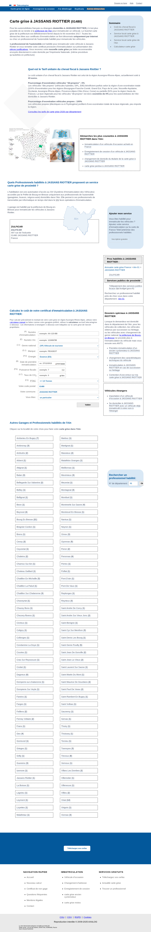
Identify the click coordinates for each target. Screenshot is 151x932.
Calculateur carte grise (124, 46)
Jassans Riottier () (26, 778)
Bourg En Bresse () (27, 519)
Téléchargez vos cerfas (77, 848)
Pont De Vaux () (69, 586)
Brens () (21, 534)
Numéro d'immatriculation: (27, 333)
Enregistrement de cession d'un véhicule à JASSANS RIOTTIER (110, 152)
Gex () (20, 733)
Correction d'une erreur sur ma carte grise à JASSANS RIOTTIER (125, 376)
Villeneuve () (67, 785)
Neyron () (66, 527)
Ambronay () (23, 445)
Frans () (21, 726)
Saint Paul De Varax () (72, 689)
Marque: (29, 350)
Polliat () (65, 571)
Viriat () (65, 800)
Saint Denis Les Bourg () (73, 637)
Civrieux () (22, 623)
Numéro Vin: (28, 339)
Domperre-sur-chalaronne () (30, 682)
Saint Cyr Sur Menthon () (73, 630)
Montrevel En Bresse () (72, 512)
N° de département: (118, 483)
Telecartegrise (23, 5)
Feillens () (22, 711)
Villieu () (65, 793)
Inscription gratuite (119, 239)
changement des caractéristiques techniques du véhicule (125, 359)
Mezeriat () (67, 482)
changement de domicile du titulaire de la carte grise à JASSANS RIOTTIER (110, 160)
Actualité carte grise (111, 883)
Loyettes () (22, 807)
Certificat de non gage (37, 889)
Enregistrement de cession (77, 889)
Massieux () (67, 453)
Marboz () (66, 438)
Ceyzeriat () (23, 549)
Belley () (21, 490)
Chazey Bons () (25, 608)
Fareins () (22, 697)
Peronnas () (67, 556)
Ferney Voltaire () (25, 719)
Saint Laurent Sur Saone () (74, 667)
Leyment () (22, 800)
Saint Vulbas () (68, 704)
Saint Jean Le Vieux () (72, 660)
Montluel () (66, 497)
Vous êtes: (31, 397)
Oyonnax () (67, 541)
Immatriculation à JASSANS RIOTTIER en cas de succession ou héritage (124, 367)
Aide (131, 3)
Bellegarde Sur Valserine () (30, 482)
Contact (139, 3)
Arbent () (21, 460)
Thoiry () (65, 726)
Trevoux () (66, 756)
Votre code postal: (27, 386)
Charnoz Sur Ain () (26, 564)
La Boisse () (23, 785)
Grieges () (22, 748)
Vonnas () (66, 815)
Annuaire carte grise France (118, 267)
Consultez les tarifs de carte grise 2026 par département (54, 112)
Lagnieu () (22, 793)
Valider (88, 405)
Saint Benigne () (69, 623)
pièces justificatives (19, 49)
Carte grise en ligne (20, 9)
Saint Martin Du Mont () (72, 674)
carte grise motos (72, 902)
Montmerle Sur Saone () (73, 504)
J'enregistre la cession (44, 9)
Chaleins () (22, 556)
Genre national (26, 345)
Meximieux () (68, 475)
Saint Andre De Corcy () (73, 608)
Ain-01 (136, 267)
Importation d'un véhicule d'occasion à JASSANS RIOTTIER (125, 397)
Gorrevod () (23, 741)
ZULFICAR (114, 275)
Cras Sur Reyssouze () (28, 660)
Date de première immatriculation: (26, 363)
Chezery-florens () (26, 615)
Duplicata (79, 9)
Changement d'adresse (75, 883)
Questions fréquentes (37, 894)
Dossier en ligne (120, 3)
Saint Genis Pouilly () (71, 645)
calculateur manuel (17, 322)
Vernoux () (66, 763)
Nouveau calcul (34, 883)
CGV (69, 917)
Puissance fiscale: (25, 369)
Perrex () (66, 564)
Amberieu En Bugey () (28, 438)
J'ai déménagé (65, 9)
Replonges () (68, 593)
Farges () (21, 704)
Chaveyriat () (23, 601)
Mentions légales (35, 900)
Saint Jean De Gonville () (73, 652)
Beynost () (22, 512)
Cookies (87, 917)
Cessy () (21, 541)
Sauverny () (67, 711)
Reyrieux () (67, 601)
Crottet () (21, 667)
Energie (29, 356)
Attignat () (22, 468)
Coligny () (22, 630)
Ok (142, 483)
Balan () (21, 475)
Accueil (30, 877)
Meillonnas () (68, 468)
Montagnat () (68, 490)
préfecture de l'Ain (43, 31)
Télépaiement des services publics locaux (125, 287)
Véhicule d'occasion (73, 877)
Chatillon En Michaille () (28, 578)
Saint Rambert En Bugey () (74, 697)
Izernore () (22, 770)
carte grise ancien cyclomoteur (72, 895)
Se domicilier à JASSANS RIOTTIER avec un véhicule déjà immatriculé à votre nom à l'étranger (124, 407)
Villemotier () (67, 778)
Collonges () (23, 637)
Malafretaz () (23, 815)
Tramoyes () (67, 748)
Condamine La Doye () (28, 645)
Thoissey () (67, 733)
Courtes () (22, 652)
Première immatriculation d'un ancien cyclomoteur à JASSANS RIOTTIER (124, 350)
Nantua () (66, 519)
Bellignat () (22, 497)
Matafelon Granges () (72, 460)
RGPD (78, 917)
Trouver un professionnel (114, 889)
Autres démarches (96, 9)
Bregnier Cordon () (26, 527)
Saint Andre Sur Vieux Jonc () (75, 615)
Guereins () (22, 763)
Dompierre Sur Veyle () (28, 689)
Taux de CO (27, 375)
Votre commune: (27, 391)
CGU (62, 917)
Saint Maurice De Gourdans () (76, 682)
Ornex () (65, 534)
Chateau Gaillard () (26, 571)
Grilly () (20, 756)
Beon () (21, 504)
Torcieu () (66, 741)
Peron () (65, 549)
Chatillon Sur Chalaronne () (30, 593)
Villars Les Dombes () (72, 770)
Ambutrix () (22, 453)
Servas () (66, 719)
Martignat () (67, 445)
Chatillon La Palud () (27, 586)
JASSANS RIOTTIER (115, 270)
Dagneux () (22, 674)
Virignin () (66, 807)
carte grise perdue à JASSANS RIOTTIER (104, 166)
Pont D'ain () (67, 578)
